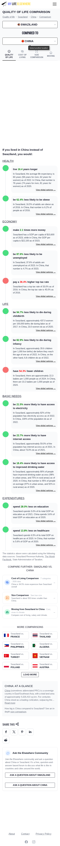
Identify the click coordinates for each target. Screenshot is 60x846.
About (12, 833)
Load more (30, 674)
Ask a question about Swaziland (30, 775)
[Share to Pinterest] (22, 731)
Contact (25, 833)
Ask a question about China (30, 785)
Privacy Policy (43, 833)
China (7, 690)
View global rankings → (46, 190)
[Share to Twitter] (14, 731)
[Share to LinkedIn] (30, 731)
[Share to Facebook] (5, 731)
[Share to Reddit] (5, 740)
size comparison (18, 712)
